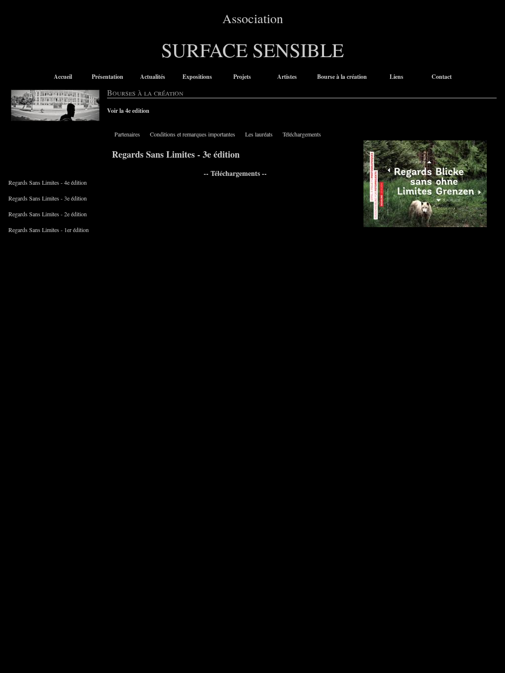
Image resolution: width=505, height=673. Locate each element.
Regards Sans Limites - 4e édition (47, 182)
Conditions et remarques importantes (192, 134)
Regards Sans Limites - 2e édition (47, 214)
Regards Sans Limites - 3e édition (47, 198)
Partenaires (127, 134)
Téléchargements (302, 134)
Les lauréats (259, 134)
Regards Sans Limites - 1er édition (48, 230)
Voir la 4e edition (128, 110)
